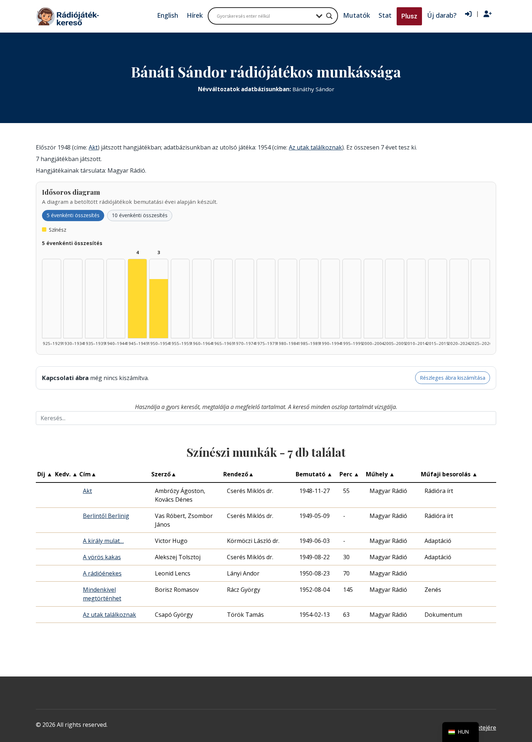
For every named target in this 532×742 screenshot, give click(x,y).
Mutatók (356, 15)
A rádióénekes (102, 573)
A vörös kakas (102, 557)
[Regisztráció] (487, 14)
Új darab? (441, 15)
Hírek (195, 15)
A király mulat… (103, 541)
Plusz (409, 16)
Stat (385, 15)
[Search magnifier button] (329, 16)
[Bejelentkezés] (468, 14)
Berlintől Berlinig (106, 516)
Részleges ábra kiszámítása (452, 377)
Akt (93, 147)
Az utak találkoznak (315, 147)
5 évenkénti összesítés (73, 215)
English (167, 15)
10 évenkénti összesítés (140, 215)
